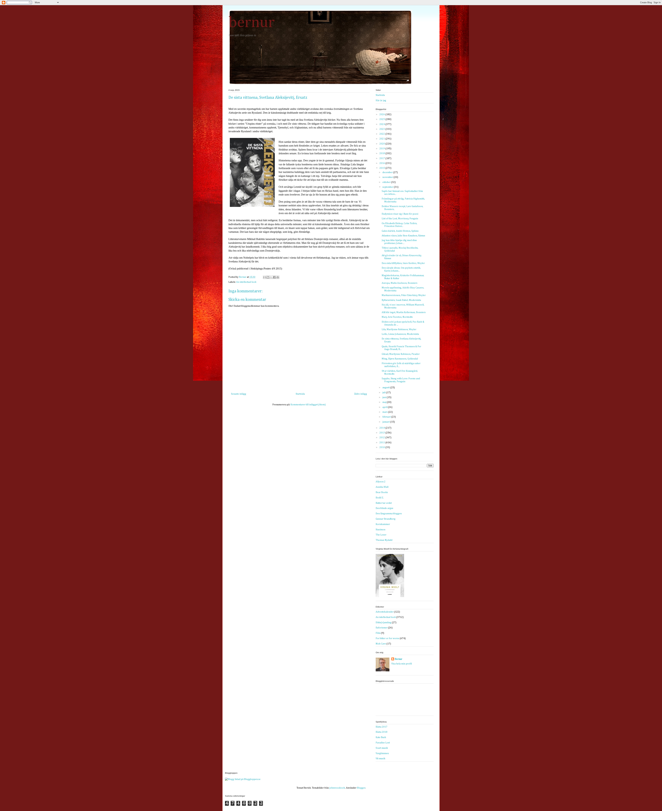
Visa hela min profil (401, 664)
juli (384, 392)
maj (384, 402)
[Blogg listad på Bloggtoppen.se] (242, 779)
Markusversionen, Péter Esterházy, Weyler (404, 295)
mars (385, 412)
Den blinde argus (384, 508)
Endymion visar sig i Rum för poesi (400, 214)
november (388, 177)
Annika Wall (382, 487)
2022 (382, 134)
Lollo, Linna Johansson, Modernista (400, 334)
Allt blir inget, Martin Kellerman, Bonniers (404, 312)
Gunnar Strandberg (385, 519)
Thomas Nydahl (384, 540)
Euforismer (382, 628)
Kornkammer (383, 524)
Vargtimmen (382, 753)
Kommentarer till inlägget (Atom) (308, 404)
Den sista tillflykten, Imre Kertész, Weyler (403, 263)
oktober (386, 182)
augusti (386, 387)
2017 (382, 158)
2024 (382, 124)
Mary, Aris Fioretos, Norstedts (397, 317)
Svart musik (382, 748)
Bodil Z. (380, 498)
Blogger (361, 788)
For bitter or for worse (387, 638)
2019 (382, 148)
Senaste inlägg (238, 394)
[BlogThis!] (268, 277)
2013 (382, 433)
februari (386, 417)
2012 (382, 437)
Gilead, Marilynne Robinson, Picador (401, 354)
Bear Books (382, 492)
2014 (382, 428)
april (385, 407)
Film (378, 633)
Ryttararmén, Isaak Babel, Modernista (401, 300)
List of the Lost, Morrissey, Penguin (400, 218)
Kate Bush (381, 737)
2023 (382, 129)
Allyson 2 (380, 481)
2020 (382, 144)
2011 (382, 442)
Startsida (300, 394)
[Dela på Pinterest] (277, 277)
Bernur (398, 659)
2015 (382, 168)
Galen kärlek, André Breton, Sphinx (400, 231)
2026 (382, 114)
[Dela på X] (271, 277)
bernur (251, 23)
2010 (382, 447)
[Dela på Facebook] (274, 277)
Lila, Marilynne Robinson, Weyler (399, 329)
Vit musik (380, 758)
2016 (382, 163)
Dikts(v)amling (383, 622)
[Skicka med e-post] (264, 277)
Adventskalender (385, 612)
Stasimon (380, 529)
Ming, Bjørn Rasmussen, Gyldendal (400, 359)
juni (384, 397)
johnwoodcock (337, 788)
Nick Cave (381, 644)
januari (386, 422)
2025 (382, 119)
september (388, 187)
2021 (382, 139)
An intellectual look (246, 282)
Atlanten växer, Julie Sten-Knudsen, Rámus (403, 235)
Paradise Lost (383, 743)
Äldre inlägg (360, 394)
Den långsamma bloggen (389, 513)
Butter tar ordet (384, 503)
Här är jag (381, 100)
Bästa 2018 (381, 732)
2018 (382, 153)
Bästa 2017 (381, 727)
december (387, 172)
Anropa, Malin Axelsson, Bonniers (399, 283)
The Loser (381, 535)
